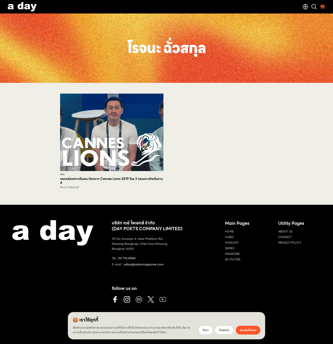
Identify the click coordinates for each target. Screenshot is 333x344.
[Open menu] (322, 6)
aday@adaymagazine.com (144, 264)
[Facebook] (115, 299)
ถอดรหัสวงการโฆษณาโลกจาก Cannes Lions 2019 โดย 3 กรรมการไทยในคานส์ (111, 180)
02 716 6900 (126, 258)
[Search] (314, 6)
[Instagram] (127, 299)
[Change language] (305, 7)
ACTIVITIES (232, 259)
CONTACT (285, 237)
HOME (229, 231)
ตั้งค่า (163, 332)
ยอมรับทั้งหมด (248, 330)
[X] (151, 299)
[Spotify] (139, 299)
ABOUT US (285, 231)
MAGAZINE (232, 254)
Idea (62, 174)
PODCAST (232, 243)
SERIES (229, 248)
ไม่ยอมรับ (224, 330)
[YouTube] (163, 299)
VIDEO (229, 237)
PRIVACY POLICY (289, 243)
